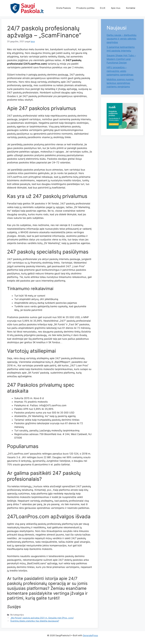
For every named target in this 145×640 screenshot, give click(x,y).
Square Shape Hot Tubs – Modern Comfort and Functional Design (121, 59)
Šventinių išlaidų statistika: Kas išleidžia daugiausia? (34, 621)
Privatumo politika (85, 8)
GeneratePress (90, 635)
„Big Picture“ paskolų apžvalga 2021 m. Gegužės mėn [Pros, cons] (42, 618)
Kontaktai (130, 8)
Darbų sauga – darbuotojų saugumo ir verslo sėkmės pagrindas (121, 39)
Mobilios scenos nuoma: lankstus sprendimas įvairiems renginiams (120, 83)
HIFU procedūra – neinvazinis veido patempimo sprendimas (120, 71)
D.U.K (102, 8)
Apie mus (115, 8)
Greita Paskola (63, 8)
